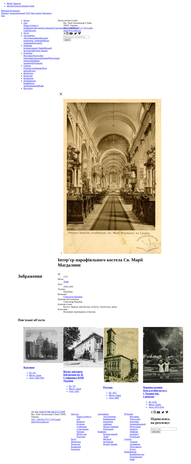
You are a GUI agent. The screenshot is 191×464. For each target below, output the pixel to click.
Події (26, 33)
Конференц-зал (137, 454)
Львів (66, 281)
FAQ (28, 13)
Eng (3, 16)
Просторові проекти (135, 427)
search (67, 40)
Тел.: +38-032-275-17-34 (74, 28)
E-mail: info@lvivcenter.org (78, 29)
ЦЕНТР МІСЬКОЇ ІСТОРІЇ (52, 412)
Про (25, 23)
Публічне (27, 53)
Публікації (37, 63)
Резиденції (37, 43)
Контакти (47, 13)
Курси (33, 71)
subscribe (156, 432)
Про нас (75, 414)
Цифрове (27, 45)
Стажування (82, 429)
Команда (31, 28)
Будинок (39, 28)
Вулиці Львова (40, 50)
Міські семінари (110, 426)
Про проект (36, 13)
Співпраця (48, 28)
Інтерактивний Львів (33, 48)
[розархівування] (17, 13)
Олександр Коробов (72, 297)
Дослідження (29, 38)
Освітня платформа (32, 68)
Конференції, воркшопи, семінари (35, 39)
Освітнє (27, 66)
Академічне (29, 35)
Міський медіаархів (10, 10)
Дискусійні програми (135, 420)
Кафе (41, 86)
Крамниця (28, 78)
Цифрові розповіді (31, 62)
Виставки (28, 55)
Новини (5, 13)
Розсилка (31, 30)
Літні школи (135, 447)
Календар (28, 76)
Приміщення (29, 81)
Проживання (32, 86)
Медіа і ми (82, 434)
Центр (26, 20)
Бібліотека (28, 73)
